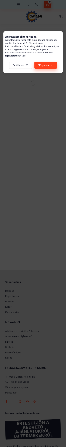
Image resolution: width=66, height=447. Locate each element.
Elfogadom (43, 65)
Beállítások (18, 65)
